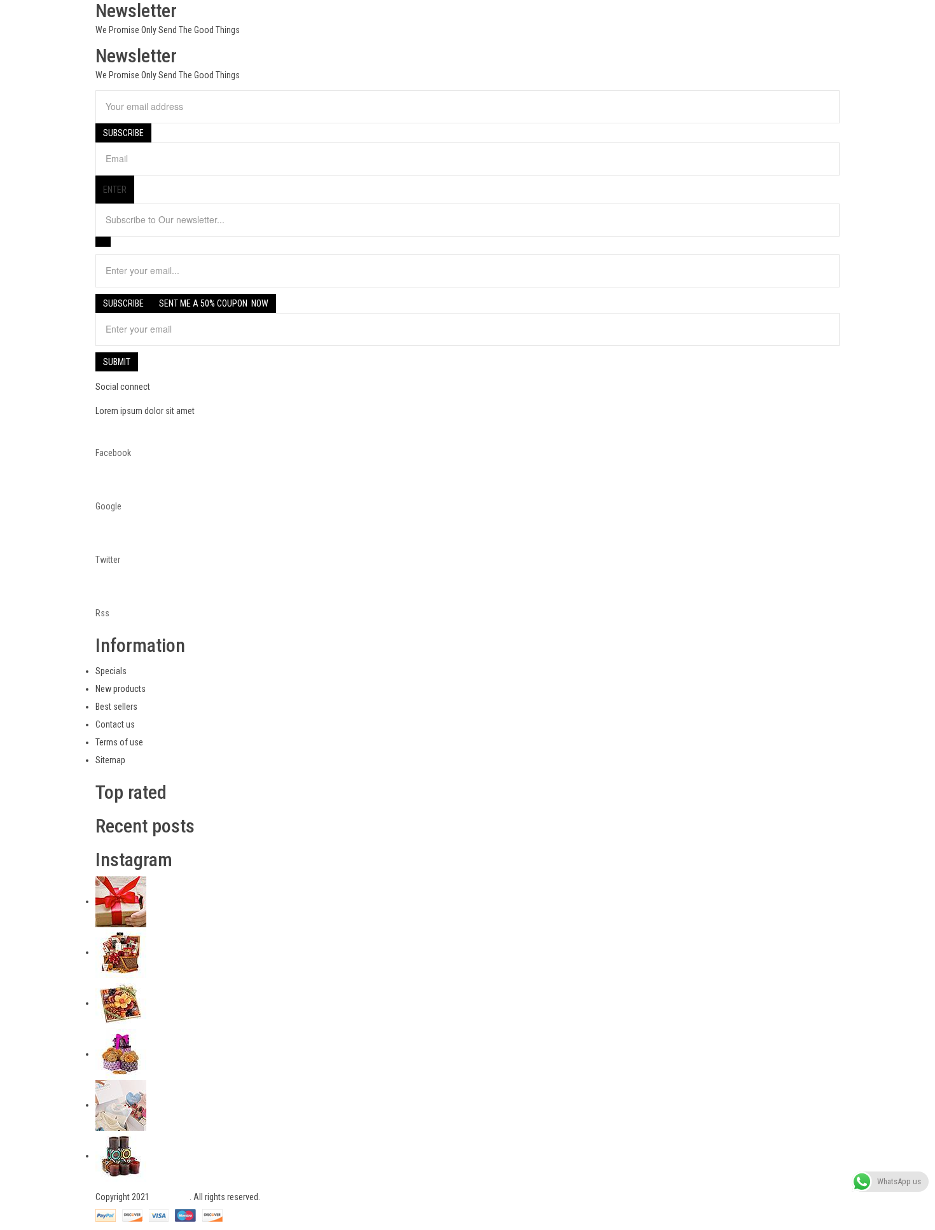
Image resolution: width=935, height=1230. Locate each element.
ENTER (115, 189)
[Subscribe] (103, 242)
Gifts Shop (170, 1197)
